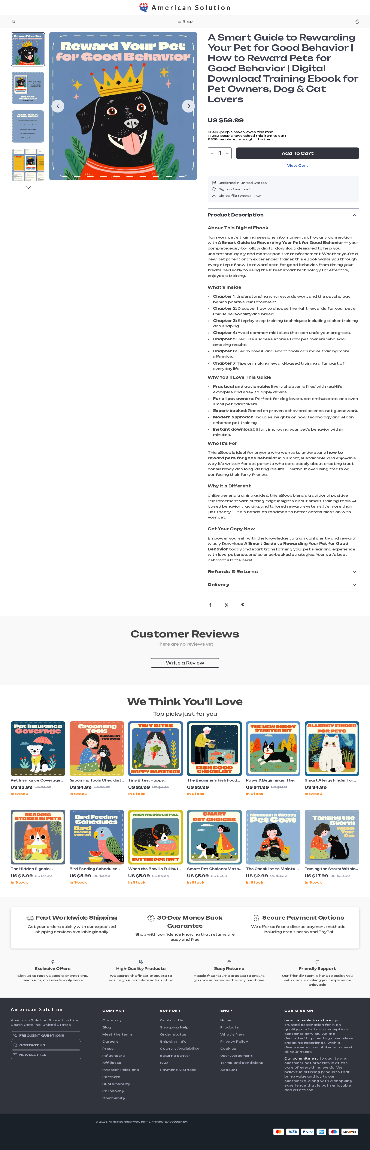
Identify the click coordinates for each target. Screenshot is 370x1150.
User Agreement (236, 1055)
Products (229, 1027)
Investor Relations (120, 1070)
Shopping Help (174, 1027)
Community (113, 1098)
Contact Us (171, 1020)
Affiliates (111, 1062)
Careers (110, 1041)
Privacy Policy (234, 1041)
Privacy (158, 1121)
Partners (111, 1077)
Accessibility (177, 1121)
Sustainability (116, 1084)
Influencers (113, 1055)
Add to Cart (298, 153)
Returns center (175, 1055)
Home (225, 1020)
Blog (106, 1027)
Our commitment (301, 1058)
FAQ (164, 1062)
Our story (112, 1020)
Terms (145, 1121)
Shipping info (173, 1041)
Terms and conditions (241, 1062)
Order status (173, 1034)
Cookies (228, 1048)
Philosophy (113, 1091)
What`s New (232, 1034)
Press (108, 1048)
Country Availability (179, 1048)
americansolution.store (307, 1020)
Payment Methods (178, 1070)
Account (229, 1070)
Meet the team (117, 1034)
